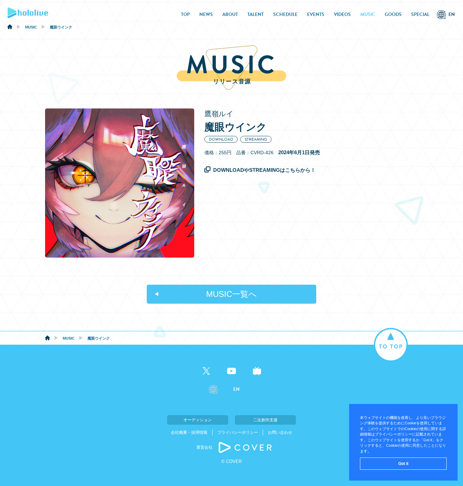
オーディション (197, 420)
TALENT (255, 14)
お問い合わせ (280, 432)
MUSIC (367, 14)
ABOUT (230, 14)
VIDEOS (342, 14)
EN (451, 14)
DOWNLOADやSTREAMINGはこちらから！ (264, 170)
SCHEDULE (285, 14)
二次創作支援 (265, 420)
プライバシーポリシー (237, 432)
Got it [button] (403, 463)
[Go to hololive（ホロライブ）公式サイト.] (9, 28)
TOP (185, 14)
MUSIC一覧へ (231, 294)
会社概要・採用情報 (189, 432)
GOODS (393, 14)
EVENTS (315, 14)
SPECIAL (420, 14)
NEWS (206, 14)
